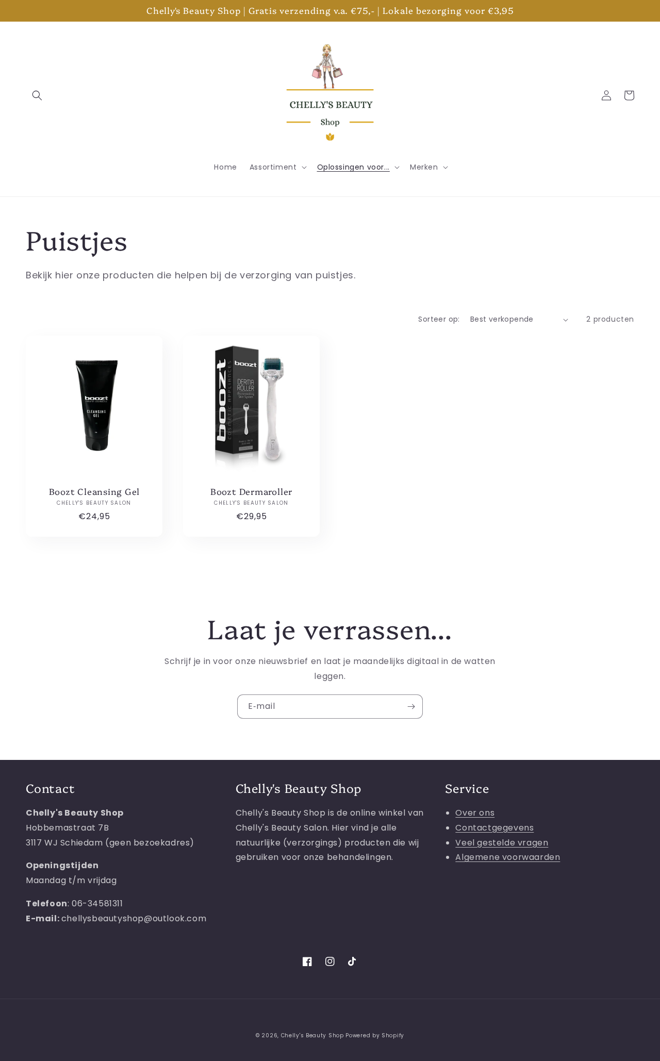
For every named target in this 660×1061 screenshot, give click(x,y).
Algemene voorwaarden (507, 857)
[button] (37, 95)
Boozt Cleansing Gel (94, 491)
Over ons (474, 813)
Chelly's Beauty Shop (312, 1035)
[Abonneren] (411, 706)
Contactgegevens (494, 828)
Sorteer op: (438, 319)
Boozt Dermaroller (251, 491)
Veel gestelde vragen (501, 843)
